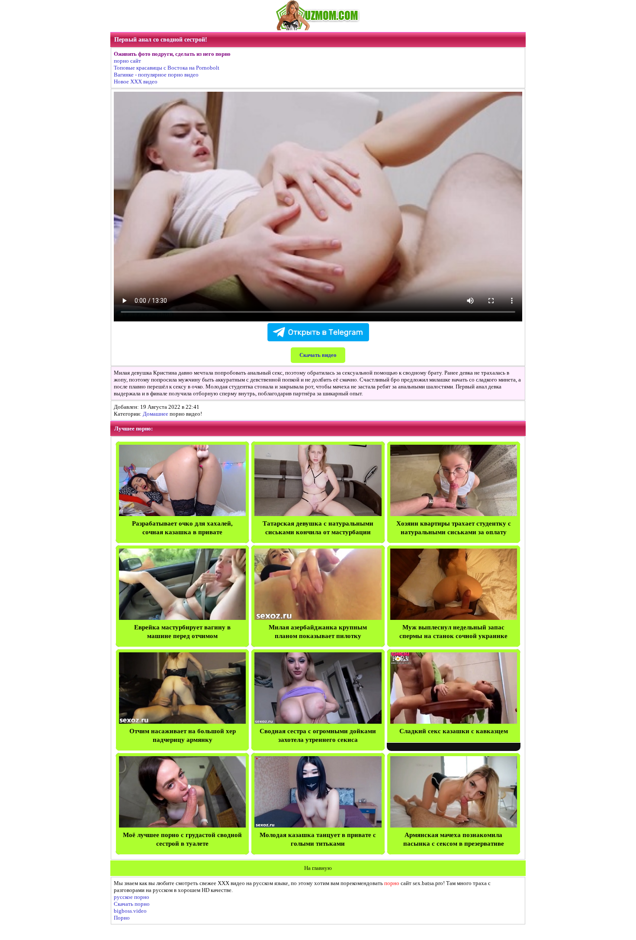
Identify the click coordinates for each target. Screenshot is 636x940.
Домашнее (155, 414)
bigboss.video (130, 911)
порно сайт (127, 61)
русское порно (131, 897)
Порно (122, 917)
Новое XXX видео (135, 81)
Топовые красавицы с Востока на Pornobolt (166, 67)
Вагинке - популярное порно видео (156, 74)
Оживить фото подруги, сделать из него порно (172, 54)
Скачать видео (318, 355)
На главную (318, 868)
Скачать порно (132, 904)
